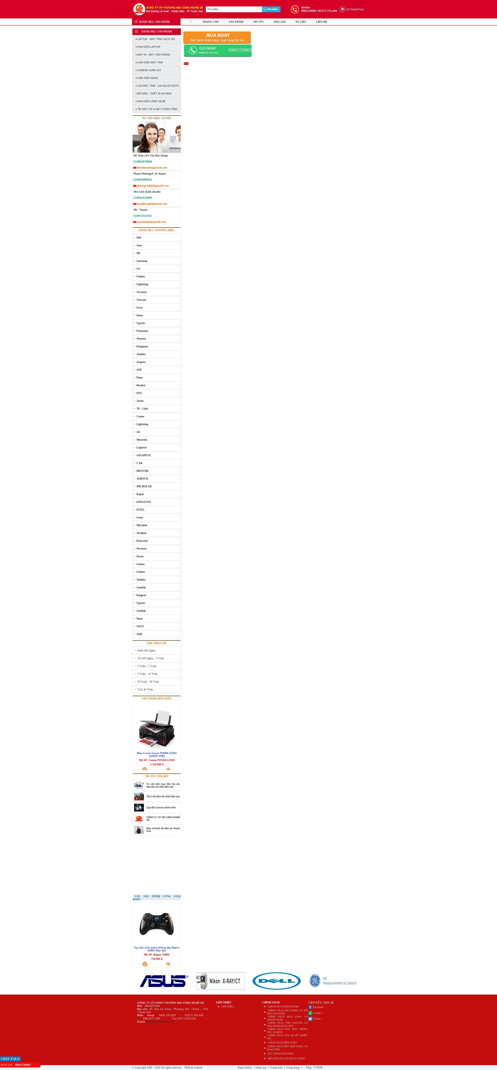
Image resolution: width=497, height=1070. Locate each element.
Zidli (139, 634)
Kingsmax (142, 346)
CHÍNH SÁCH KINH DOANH (283, 1006)
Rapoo (140, 494)
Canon (140, 416)
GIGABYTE (143, 455)
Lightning (142, 284)
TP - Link (142, 408)
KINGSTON (143, 501)
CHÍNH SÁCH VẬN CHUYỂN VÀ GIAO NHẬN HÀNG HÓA (287, 1024)
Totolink (141, 533)
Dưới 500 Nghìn (146, 650)
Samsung (141, 260)
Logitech (141, 447)
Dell (138, 237)
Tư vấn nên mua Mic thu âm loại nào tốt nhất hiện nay (163, 785)
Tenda (140, 400)
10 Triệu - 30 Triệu (148, 681)
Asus (139, 245)
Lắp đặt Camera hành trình (161, 807)
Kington (141, 595)
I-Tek (139, 463)
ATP (139, 369)
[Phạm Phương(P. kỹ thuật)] (134, 180)
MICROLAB (143, 486)
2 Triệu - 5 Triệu (146, 666)
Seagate (140, 362)
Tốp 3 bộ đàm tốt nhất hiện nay (163, 796)
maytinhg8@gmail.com (160, 1021)
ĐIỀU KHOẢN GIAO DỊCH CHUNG (286, 1058)
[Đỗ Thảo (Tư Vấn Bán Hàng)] (134, 162)
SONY (140, 626)
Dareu (140, 556)
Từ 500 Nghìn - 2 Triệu (150, 658)
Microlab (141, 525)
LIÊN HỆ (321, 21)
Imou (139, 315)
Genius (140, 564)
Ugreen (140, 323)
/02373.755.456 (327, 10)
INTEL (140, 509)
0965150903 (309, 10)
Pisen (139, 377)
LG (138, 268)
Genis (139, 517)
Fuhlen (140, 276)
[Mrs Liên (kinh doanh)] (134, 198)
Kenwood (142, 540)
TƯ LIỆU (300, 21)
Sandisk (141, 587)
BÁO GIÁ (280, 21)
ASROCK (142, 478)
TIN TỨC (258, 21)
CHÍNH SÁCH (271, 1002)
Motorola (141, 439)
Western (141, 338)
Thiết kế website (192, 1067)
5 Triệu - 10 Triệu (147, 674)
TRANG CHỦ (210, 21)
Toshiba (141, 354)
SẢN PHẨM (236, 21)
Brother (141, 385)
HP (138, 253)
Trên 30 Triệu (145, 689)
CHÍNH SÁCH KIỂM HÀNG (282, 1042)
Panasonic (142, 330)
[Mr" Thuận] (134, 216)
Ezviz (139, 307)
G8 (138, 432)
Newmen (141, 292)
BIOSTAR (142, 470)
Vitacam (141, 299)
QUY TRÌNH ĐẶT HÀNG (281, 1053)
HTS (139, 393)
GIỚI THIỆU (223, 1002)
